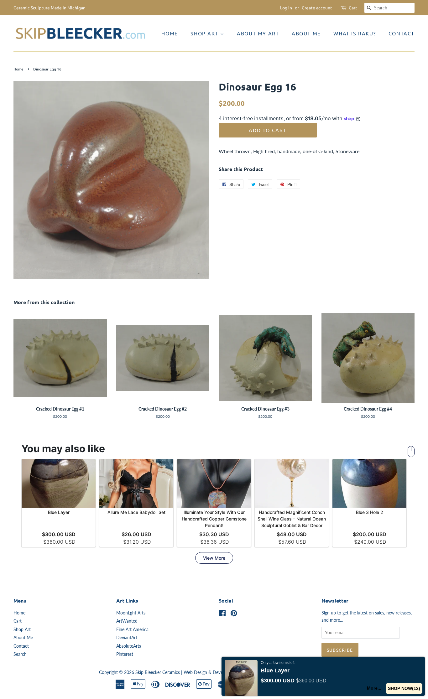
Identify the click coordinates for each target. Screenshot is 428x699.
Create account (317, 7)
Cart (353, 7)
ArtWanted (127, 621)
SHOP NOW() (404, 688)
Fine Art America (132, 629)
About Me (306, 33)
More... (374, 688)
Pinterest (124, 654)
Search (20, 654)
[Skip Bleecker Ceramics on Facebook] (222, 614)
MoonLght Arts (130, 612)
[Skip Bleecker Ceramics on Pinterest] (233, 614)
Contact (402, 33)
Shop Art (205, 33)
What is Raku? (354, 33)
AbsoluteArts (128, 646)
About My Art (258, 33)
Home (169, 33)
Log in (286, 7)
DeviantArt (126, 637)
